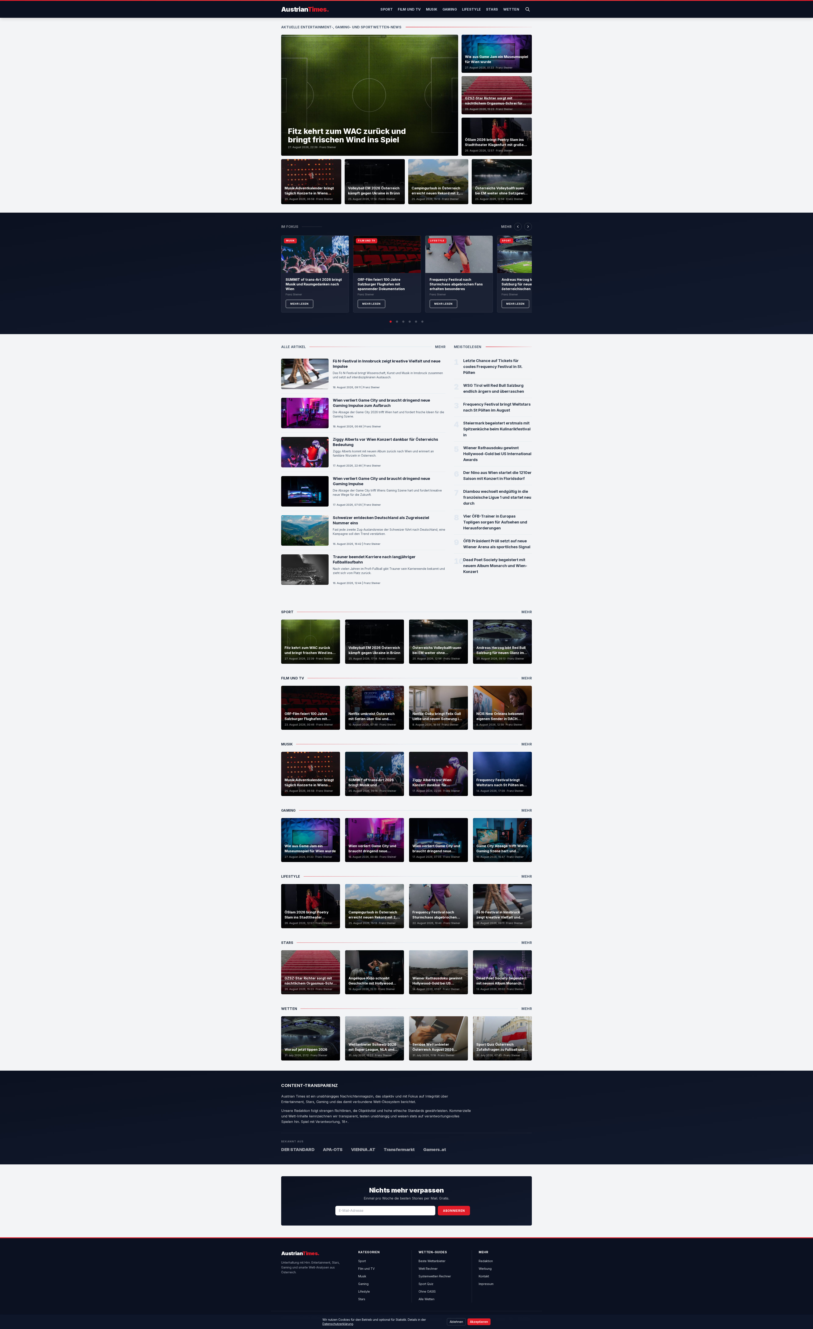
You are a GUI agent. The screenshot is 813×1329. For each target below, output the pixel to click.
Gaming (449, 9)
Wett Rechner (428, 1268)
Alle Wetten (426, 1299)
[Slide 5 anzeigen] (416, 321)
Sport (386, 9)
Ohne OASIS (427, 1291)
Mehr (506, 226)
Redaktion (486, 1261)
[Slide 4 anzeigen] (409, 321)
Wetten (511, 9)
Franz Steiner (327, 147)
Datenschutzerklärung (337, 1324)
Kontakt (484, 1276)
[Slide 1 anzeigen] (390, 321)
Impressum (486, 1284)
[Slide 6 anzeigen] (422, 321)
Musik (431, 9)
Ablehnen (456, 1321)
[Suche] (527, 9)
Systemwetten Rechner (435, 1276)
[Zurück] (518, 226)
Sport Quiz (426, 1284)
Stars (492, 9)
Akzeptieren (479, 1321)
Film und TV (409, 9)
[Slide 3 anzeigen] (403, 321)
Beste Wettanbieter (432, 1261)
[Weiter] (528, 226)
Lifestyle (471, 9)
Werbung (485, 1268)
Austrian (305, 9)
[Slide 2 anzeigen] (397, 321)
